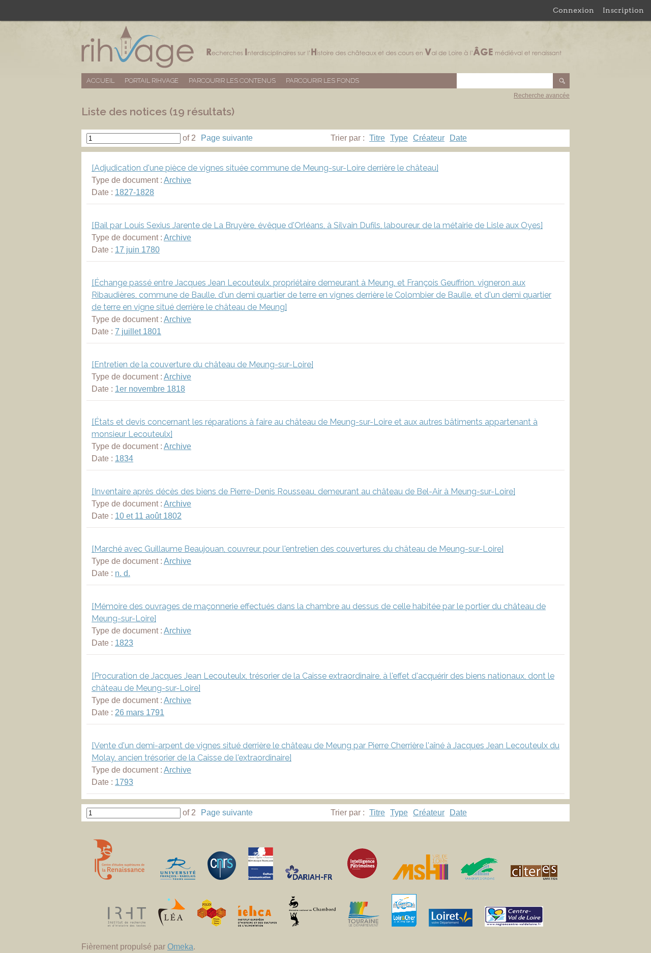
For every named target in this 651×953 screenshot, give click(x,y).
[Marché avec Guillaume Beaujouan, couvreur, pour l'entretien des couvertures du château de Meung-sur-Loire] (298, 549)
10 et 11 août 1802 (148, 516)
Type (399, 138)
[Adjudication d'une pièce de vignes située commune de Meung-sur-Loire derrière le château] (265, 168)
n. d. (122, 573)
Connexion (573, 10)
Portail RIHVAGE (152, 80)
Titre (377, 138)
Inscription (623, 10)
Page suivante (227, 138)
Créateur (429, 138)
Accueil (100, 80)
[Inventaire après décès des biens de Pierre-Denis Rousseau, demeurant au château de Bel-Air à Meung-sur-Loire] (303, 491)
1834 (124, 458)
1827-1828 (134, 192)
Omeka (180, 946)
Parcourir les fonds (322, 80)
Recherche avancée (542, 95)
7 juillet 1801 (138, 331)
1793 (124, 782)
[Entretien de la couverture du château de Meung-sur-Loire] (202, 364)
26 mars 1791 (139, 712)
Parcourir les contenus (232, 80)
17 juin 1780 (137, 249)
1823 (124, 643)
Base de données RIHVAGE (325, 47)
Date (458, 138)
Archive (177, 180)
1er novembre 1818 (150, 389)
